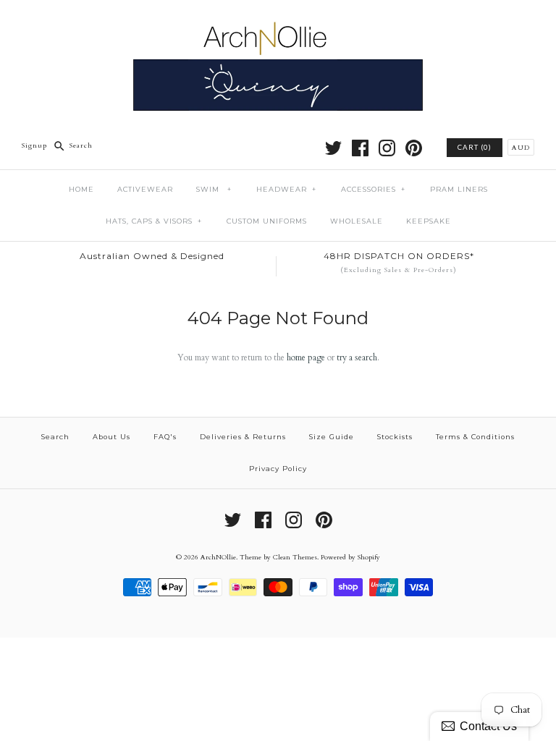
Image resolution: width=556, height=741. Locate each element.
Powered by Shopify (350, 557)
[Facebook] (360, 148)
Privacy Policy (278, 469)
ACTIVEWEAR (145, 189)
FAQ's (165, 437)
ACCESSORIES (373, 189)
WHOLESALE (356, 221)
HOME (81, 189)
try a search (357, 357)
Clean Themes (295, 557)
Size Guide (331, 437)
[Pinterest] (413, 148)
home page (306, 357)
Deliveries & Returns (243, 437)
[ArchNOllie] (278, 21)
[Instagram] (387, 148)
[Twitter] (333, 148)
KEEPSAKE (428, 221)
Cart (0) (475, 147)
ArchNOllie (218, 557)
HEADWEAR (286, 189)
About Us (111, 437)
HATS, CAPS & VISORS (154, 221)
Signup (34, 145)
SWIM (214, 189)
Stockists (395, 437)
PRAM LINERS (459, 189)
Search (55, 437)
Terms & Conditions (475, 437)
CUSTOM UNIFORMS (267, 221)
